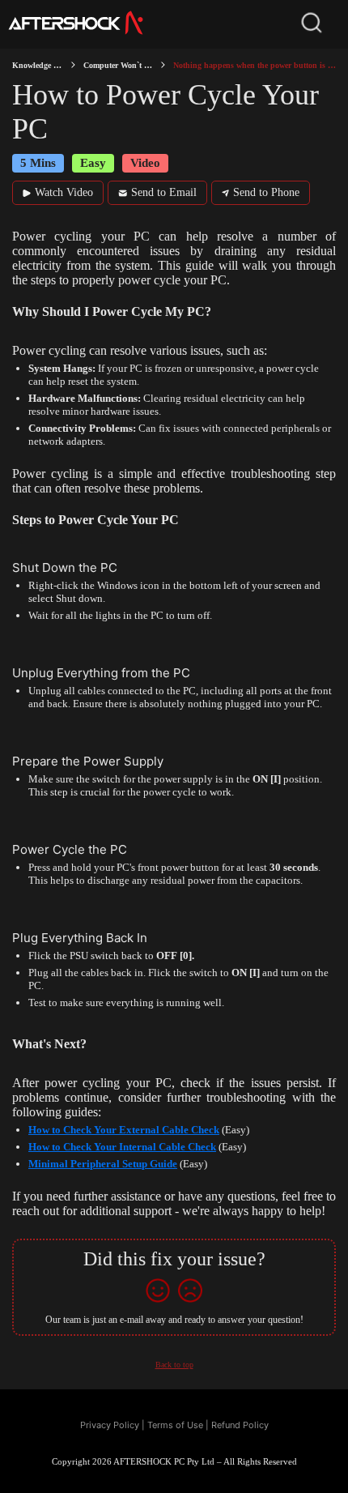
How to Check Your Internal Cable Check (122, 1147)
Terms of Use (175, 1425)
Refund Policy (240, 1425)
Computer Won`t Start (118, 65)
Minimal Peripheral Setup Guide (102, 1164)
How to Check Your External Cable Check (123, 1130)
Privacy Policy (109, 1425)
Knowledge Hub (37, 65)
